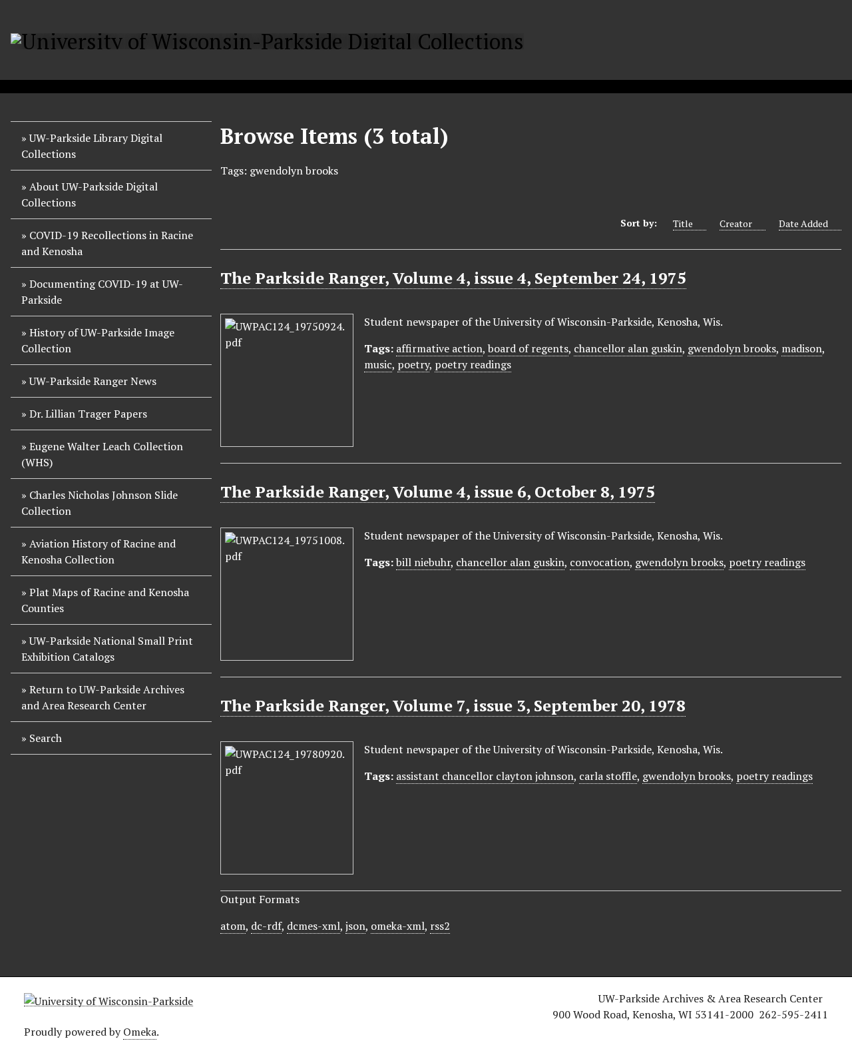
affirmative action (439, 348)
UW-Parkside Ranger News (92, 381)
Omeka (139, 1031)
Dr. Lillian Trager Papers (88, 413)
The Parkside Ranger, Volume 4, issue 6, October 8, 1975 (437, 491)
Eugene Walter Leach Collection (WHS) (102, 454)
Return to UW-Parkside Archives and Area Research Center (102, 697)
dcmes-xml (313, 925)
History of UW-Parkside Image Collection (97, 340)
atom (233, 925)
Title (683, 223)
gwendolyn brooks (732, 348)
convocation (600, 562)
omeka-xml (398, 925)
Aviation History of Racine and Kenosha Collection (98, 551)
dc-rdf (266, 925)
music (378, 364)
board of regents (528, 348)
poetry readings (473, 364)
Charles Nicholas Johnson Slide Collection (99, 503)
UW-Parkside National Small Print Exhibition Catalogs (107, 648)
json (355, 925)
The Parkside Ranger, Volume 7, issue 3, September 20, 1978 (453, 705)
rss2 (440, 925)
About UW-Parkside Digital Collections (89, 194)
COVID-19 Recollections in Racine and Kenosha (107, 243)
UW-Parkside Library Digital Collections (91, 146)
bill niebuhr (423, 562)
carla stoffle (608, 776)
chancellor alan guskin (628, 348)
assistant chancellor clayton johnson (485, 776)
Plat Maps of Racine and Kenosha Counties (105, 600)
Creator (736, 223)
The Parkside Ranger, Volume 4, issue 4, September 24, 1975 (453, 277)
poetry (413, 364)
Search (45, 738)
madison (801, 348)
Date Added (803, 223)
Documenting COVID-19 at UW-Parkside (102, 291)
